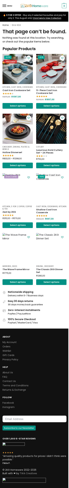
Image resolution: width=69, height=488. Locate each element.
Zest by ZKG (9, 212)
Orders (6, 346)
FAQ (5, 376)
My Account (10, 342)
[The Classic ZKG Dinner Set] (51, 248)
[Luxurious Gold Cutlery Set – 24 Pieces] (51, 129)
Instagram (9, 407)
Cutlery (40, 147)
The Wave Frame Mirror (16, 269)
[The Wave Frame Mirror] (18, 248)
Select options (18, 105)
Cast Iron (16, 87)
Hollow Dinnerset (12, 152)
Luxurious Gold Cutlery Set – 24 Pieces (49, 151)
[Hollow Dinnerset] (18, 129)
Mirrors (7, 266)
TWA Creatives (28, 473)
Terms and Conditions (15, 385)
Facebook (8, 402)
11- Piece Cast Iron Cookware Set (46, 92)
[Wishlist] (28, 58)
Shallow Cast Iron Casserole (46, 211)
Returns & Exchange (14, 389)
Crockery (7, 147)
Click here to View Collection (47, 18)
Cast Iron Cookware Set (16, 90)
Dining (16, 147)
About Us (8, 372)
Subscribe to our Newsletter (19, 428)
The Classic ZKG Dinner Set (49, 271)
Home (6, 25)
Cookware (27, 87)
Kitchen (6, 87)
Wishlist (7, 351)
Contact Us (9, 381)
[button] (63, 5)
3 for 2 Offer (17, 206)
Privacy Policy (10, 359)
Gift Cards (8, 355)
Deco (14, 266)
